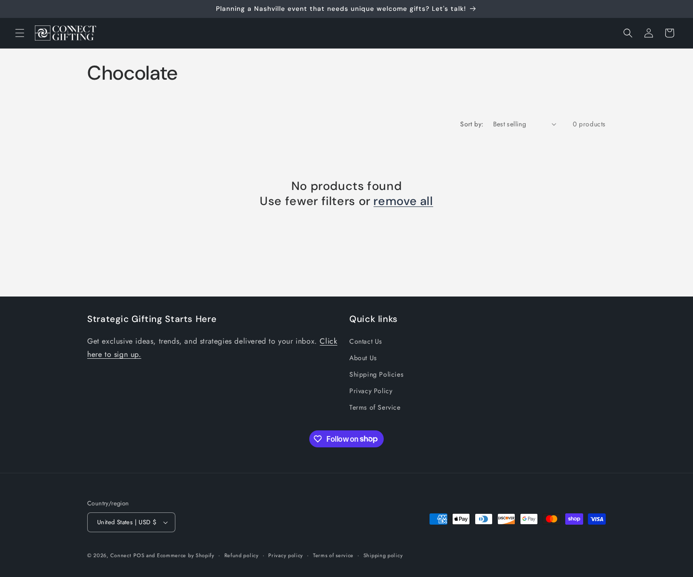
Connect (121, 555)
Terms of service (333, 555)
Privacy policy (285, 555)
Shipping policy (383, 555)
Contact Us (365, 341)
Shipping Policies (376, 374)
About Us (363, 358)
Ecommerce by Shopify (185, 555)
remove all (403, 201)
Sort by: (471, 124)
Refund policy (241, 555)
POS (138, 555)
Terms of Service (375, 407)
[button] (19, 33)
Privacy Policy (370, 391)
